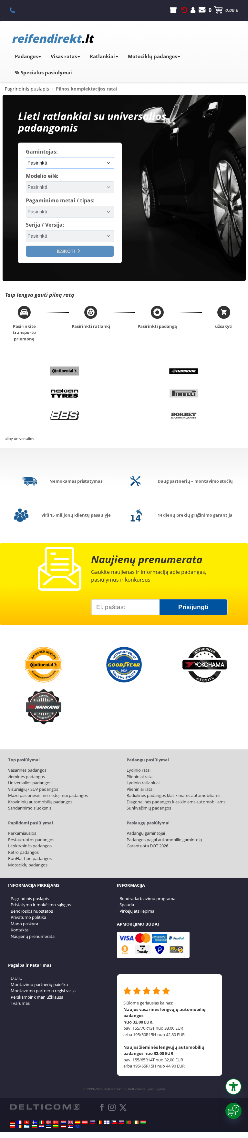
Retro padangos (23, 852)
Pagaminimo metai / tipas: (60, 200)
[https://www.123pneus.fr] (19, 1122)
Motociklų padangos (152, 56)
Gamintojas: (42, 151)
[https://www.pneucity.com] (128, 1122)
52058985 (16, 10)
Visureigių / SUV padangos (33, 789)
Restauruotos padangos (31, 840)
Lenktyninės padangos (30, 846)
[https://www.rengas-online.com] (106, 1122)
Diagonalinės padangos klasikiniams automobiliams (176, 802)
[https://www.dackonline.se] (34, 1122)
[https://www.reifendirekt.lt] (55, 1126)
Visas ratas (64, 56)
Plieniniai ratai (140, 776)
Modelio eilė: (42, 175)
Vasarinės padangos (27, 770)
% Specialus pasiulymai (43, 72)
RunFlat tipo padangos (30, 858)
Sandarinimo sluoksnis (29, 808)
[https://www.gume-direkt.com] (92, 1122)
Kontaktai (20, 930)
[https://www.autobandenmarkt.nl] (63, 1122)
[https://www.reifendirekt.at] (85, 1122)
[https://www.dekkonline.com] (48, 1122)
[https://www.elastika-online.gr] (26, 1126)
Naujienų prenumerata (33, 936)
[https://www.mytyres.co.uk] (70, 1122)
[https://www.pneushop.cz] (114, 1122)
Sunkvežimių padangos (149, 808)
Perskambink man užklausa (37, 997)
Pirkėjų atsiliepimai (137, 911)
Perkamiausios (22, 833)
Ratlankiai (102, 56)
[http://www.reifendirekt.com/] (77, 1126)
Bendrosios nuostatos (32, 911)
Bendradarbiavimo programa (147, 898)
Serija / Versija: (45, 224)
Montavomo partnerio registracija (43, 990)
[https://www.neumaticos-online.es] (77, 1122)
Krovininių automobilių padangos (40, 802)
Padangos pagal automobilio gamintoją (164, 840)
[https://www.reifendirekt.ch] (26, 1122)
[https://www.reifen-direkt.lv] (63, 1126)
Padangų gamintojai (146, 833)
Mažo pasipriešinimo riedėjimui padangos (48, 795)
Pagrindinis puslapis (30, 898)
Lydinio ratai (138, 770)
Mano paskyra (24, 924)
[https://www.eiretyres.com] (136, 1122)
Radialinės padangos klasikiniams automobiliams (173, 795)
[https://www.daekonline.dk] (55, 1122)
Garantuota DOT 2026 (147, 846)
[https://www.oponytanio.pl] (12, 1126)
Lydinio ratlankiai (143, 783)
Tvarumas (20, 1003)
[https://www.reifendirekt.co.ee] (48, 1126)
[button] (233, 1087)
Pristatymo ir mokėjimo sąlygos (41, 904)
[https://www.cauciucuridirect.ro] (19, 1126)
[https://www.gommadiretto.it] (41, 1122)
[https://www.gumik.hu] (143, 1122)
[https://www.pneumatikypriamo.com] (121, 1122)
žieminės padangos (26, 776)
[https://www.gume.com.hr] (41, 1126)
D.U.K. (16, 978)
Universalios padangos (29, 783)
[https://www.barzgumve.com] (34, 1126)
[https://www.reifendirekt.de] (12, 1122)
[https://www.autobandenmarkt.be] (99, 1122)
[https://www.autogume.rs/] (70, 1126)
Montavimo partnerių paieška (39, 984)
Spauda (126, 904)
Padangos (26, 56)
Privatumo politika (28, 917)
